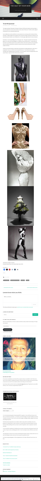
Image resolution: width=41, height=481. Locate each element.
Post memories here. (7, 370)
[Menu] (3, 18)
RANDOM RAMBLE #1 (7, 452)
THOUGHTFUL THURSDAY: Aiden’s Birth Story (12, 446)
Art (5, 277)
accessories (6, 280)
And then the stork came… (8, 287)
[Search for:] (20, 314)
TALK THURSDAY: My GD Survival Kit (10, 458)
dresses (22, 280)
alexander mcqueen (15, 280)
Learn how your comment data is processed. (25, 307)
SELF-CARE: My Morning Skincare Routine (11, 449)
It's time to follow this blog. (9, 319)
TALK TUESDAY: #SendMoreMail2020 (10, 455)
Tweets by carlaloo (6, 464)
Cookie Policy (21, 479)
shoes (28, 280)
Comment (34, 304)
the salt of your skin (20, 6)
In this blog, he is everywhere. (8, 372)
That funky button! (7, 329)
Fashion (8, 277)
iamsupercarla (14, 25)
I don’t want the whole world (32, 287)
